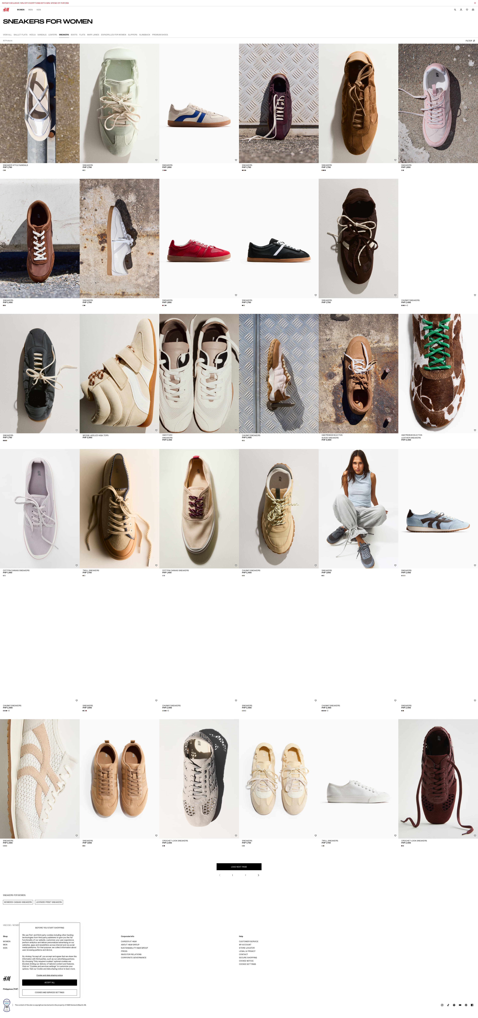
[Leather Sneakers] (438, 373)
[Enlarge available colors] (4, 170)
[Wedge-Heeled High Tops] (119, 373)
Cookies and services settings (49, 993)
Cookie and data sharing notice (49, 975)
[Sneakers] (119, 103)
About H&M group (130, 945)
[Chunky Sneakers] (438, 238)
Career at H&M (129, 941)
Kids (39, 10)
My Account (245, 945)
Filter (469, 41)
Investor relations (131, 954)
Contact (243, 954)
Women (20, 10)
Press (124, 951)
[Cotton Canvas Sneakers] (40, 508)
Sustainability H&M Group (134, 948)
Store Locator (247, 948)
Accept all (50, 983)
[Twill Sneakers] (119, 508)
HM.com (7, 925)
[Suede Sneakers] (358, 373)
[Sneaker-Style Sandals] (40, 103)
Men (30, 10)
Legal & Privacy (247, 951)
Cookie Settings (247, 964)
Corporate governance (133, 958)
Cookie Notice (246, 961)
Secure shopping (248, 958)
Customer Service (248, 941)
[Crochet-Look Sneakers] (199, 779)
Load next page (239, 867)
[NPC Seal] (7, 1005)
